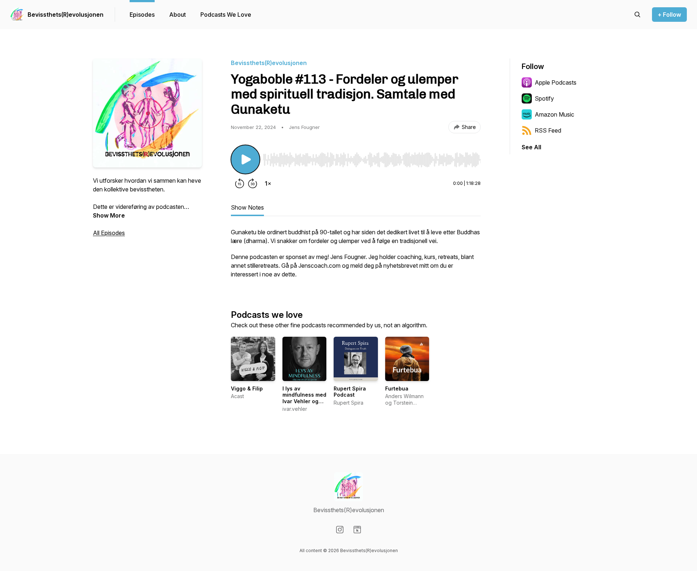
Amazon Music (554, 114)
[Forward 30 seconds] (253, 183)
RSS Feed (548, 130)
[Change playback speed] (268, 183)
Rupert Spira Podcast (350, 391)
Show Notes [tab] (247, 207)
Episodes (142, 14)
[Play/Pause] (245, 159)
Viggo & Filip (247, 388)
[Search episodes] (637, 14)
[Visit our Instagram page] (339, 529)
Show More (109, 215)
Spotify (544, 98)
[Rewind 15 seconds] (240, 183)
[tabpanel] (356, 257)
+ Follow (669, 14)
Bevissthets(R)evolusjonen (65, 14)
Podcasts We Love (225, 14)
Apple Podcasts (555, 82)
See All (531, 147)
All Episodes (109, 232)
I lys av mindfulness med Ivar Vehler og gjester (304, 398)
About (177, 14)
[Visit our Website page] (357, 529)
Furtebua (396, 388)
